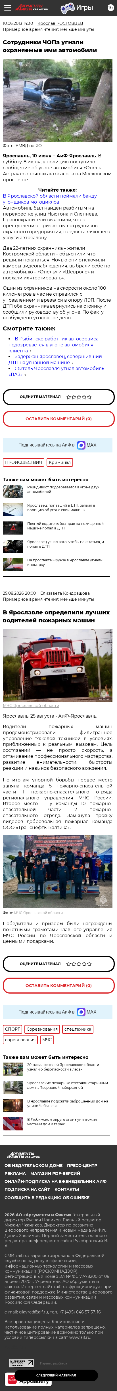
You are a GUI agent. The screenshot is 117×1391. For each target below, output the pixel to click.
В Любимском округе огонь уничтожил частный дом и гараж (62, 1121)
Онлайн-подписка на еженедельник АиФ (55, 1181)
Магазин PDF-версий (55, 1173)
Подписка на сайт (27, 1189)
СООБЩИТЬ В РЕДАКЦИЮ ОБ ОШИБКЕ (47, 1197)
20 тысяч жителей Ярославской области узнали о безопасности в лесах (63, 1067)
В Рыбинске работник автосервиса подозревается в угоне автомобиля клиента (54, 345)
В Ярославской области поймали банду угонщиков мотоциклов (50, 199)
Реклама (15, 1173)
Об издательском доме (33, 1165)
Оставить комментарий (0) (59, 418)
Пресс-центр (82, 1165)
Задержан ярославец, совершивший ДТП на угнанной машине (55, 359)
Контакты (67, 1189)
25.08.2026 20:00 (19, 593)
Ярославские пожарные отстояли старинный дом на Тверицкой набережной (67, 1085)
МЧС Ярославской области (31, 705)
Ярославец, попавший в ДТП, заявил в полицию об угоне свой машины (61, 507)
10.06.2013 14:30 (18, 23)
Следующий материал (56, 1375)
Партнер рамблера (53, 1363)
